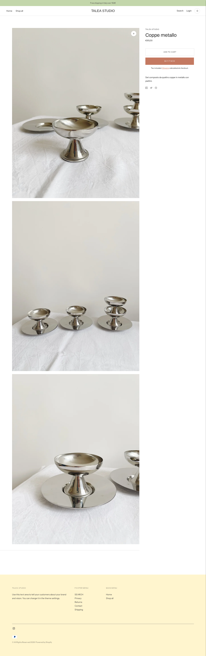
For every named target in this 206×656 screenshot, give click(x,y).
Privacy (78, 598)
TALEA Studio (152, 29)
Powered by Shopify (44, 642)
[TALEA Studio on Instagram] (14, 628)
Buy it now (169, 61)
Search (180, 10)
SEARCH (79, 594)
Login (189, 10)
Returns (78, 602)
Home (9, 11)
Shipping (165, 68)
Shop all (19, 11)
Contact (78, 605)
